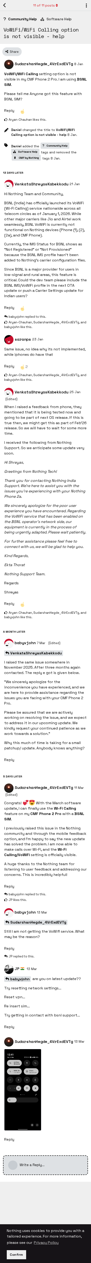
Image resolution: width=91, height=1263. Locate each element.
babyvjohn (20, 979)
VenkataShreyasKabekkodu (36, 653)
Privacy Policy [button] (46, 1242)
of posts (44, 5)
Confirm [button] (16, 1254)
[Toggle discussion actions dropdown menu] (86, 5)
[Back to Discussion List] (4, 5)
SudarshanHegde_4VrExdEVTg (38, 922)
